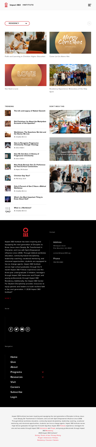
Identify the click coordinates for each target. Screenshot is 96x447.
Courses (49, 440)
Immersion (43, 428)
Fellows (62, 426)
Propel (53, 428)
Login (13, 397)
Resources (16, 377)
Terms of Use (45, 435)
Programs (16, 372)
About (14, 367)
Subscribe (16, 392)
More (7, 298)
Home (14, 357)
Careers (15, 387)
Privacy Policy (56, 435)
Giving (37, 435)
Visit (13, 382)
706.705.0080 (58, 262)
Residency (49, 430)
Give (13, 362)
